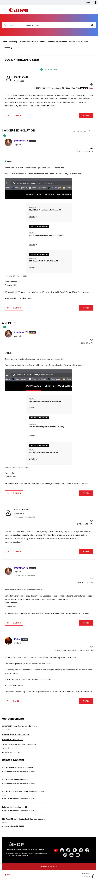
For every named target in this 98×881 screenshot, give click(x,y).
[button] (84, 419)
